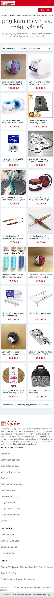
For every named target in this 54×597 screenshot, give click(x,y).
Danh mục (5, 478)
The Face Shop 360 (28, 587)
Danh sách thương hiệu (11, 484)
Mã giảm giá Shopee (10, 514)
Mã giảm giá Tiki (8, 502)
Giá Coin (3, 590)
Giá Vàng (41, 587)
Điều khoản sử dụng (10, 466)
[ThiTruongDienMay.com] (10, 3)
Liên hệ (4, 520)
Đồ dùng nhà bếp (9, 547)
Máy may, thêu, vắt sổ (45, 15)
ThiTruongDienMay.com (21, 595)
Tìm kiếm (45, 10)
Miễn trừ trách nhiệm (10, 472)
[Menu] (50, 3)
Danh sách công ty (9, 490)
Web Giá (49, 587)
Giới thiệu (5, 453)
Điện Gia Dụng (15, 15)
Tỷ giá (16, 587)
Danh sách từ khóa (9, 496)
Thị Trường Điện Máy (41, 595)
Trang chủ (4, 15)
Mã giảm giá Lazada (10, 508)
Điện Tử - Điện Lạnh (10, 540)
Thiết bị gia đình (29, 15)
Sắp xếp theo (26, 48)
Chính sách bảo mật (10, 460)
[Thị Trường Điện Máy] (13, 423)
